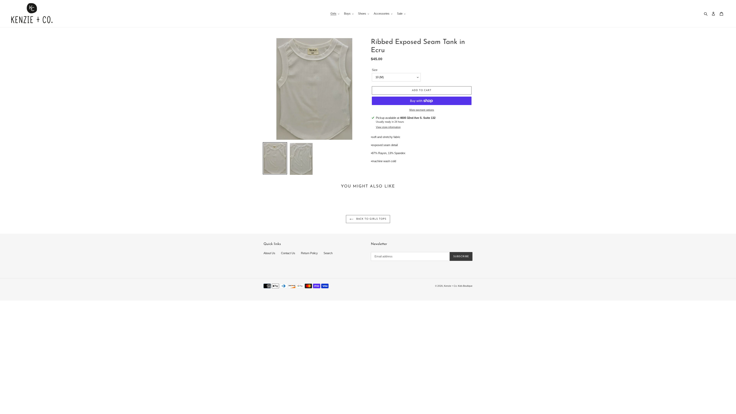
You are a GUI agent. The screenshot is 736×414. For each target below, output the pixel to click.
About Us (269, 253)
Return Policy (309, 253)
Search (328, 253)
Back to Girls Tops (371, 219)
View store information (388, 127)
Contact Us (288, 253)
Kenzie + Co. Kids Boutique (458, 286)
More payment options (421, 109)
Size (374, 69)
